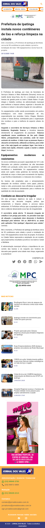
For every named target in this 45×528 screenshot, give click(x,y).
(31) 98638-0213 (11, 493)
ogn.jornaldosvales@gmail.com (15, 509)
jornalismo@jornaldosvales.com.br (16, 505)
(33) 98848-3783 (11, 481)
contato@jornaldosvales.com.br (15, 502)
